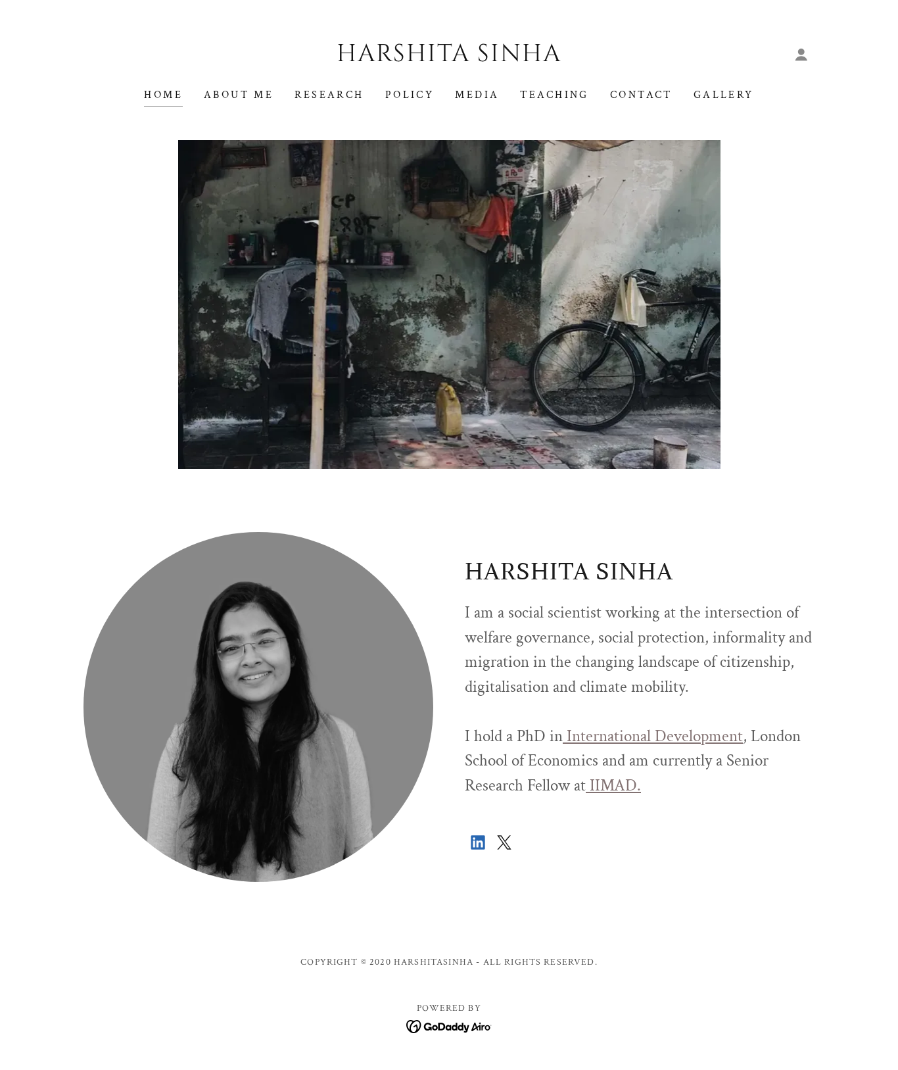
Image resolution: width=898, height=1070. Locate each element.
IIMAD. (613, 785)
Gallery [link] (724, 95)
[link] (449, 57)
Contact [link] (641, 95)
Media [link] (477, 95)
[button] (801, 54)
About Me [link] (238, 95)
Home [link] (163, 95)
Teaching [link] (554, 95)
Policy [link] (410, 95)
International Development (653, 736)
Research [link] (329, 95)
